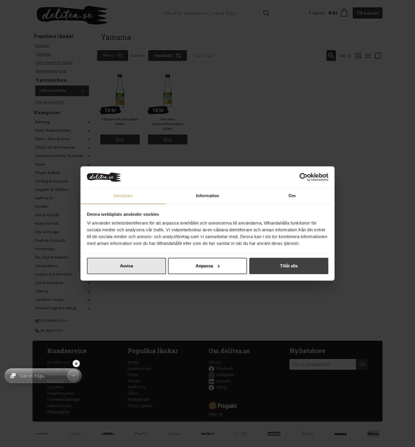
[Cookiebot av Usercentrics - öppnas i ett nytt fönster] (303, 177)
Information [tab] (207, 195)
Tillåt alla (289, 265)
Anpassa (204, 265)
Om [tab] (292, 195)
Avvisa (126, 265)
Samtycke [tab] (123, 195)
